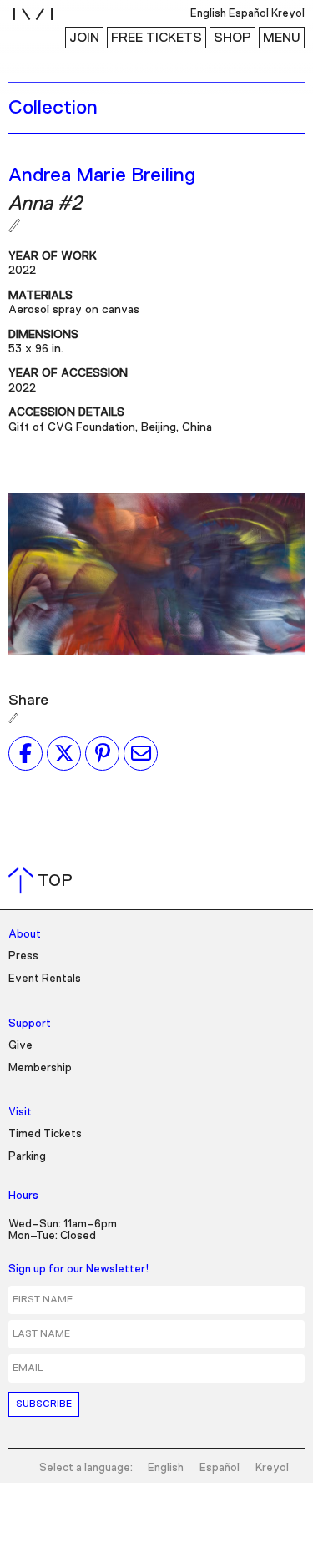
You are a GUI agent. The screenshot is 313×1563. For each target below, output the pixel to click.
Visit (20, 1112)
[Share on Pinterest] (102, 753)
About (24, 934)
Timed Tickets (45, 1134)
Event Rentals (44, 979)
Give (20, 1045)
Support (29, 1024)
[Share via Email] (140, 753)
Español (219, 1468)
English (166, 1468)
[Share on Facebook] (25, 753)
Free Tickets (156, 37)
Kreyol (272, 1468)
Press (23, 956)
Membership (40, 1068)
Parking (27, 1156)
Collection (53, 108)
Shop (232, 37)
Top (44, 881)
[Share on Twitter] (64, 753)
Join (84, 37)
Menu (281, 37)
